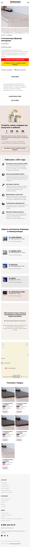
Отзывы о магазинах (6, 515)
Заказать (5, 411)
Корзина (3, 516)
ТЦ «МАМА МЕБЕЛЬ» (15, 237)
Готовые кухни (4, 484)
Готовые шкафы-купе (6, 490)
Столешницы (9, 35)
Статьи (2, 502)
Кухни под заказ (5, 488)
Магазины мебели (5, 498)
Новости (3, 504)
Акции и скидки (4, 513)
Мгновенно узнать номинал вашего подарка (15, 64)
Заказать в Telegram (21, 69)
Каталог (3, 35)
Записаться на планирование (15, 59)
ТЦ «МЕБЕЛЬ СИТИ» (15, 251)
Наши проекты (4, 500)
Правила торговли (5, 520)
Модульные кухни (5, 486)
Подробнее (5, 409)
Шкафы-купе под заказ (6, 492)
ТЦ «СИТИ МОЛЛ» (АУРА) (17, 292)
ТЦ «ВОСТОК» (13, 264)
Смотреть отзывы (6, 47)
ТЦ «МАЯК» (12, 278)
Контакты (3, 506)
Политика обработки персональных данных (12, 518)
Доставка (15, 100)
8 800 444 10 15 (8, 525)
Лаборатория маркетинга (15, 543)
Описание (15, 76)
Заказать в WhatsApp (7, 69)
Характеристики (15, 96)
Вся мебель (4, 482)
